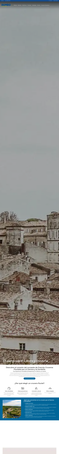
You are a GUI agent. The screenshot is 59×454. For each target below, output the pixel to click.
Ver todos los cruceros (29, 378)
